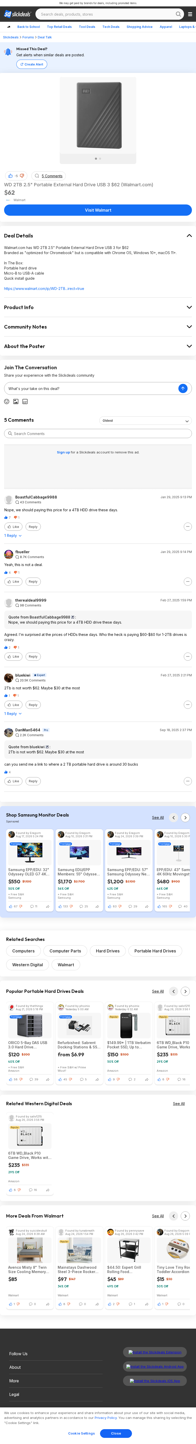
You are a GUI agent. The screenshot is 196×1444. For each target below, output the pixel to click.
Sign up (64, 452)
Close (116, 1433)
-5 (16, 176)
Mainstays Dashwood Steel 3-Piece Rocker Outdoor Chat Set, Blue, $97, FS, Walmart (79, 1269)
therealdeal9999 (30, 600)
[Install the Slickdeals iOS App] (155, 1381)
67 (15, 906)
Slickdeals (11, 37)
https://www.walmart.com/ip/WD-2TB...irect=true (44, 288)
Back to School (28, 27)
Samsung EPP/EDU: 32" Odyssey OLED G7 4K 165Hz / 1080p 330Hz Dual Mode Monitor (28, 871)
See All (158, 817)
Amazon (13, 1070)
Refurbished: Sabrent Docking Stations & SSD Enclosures (79, 1044)
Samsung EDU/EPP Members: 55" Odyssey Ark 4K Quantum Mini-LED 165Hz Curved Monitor (78, 871)
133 (65, 906)
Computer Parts (65, 950)
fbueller (22, 552)
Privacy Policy (106, 1418)
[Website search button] (178, 14)
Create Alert (33, 64)
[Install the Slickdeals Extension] (155, 1352)
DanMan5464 (27, 730)
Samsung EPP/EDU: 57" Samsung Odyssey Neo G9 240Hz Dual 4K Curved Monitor (128, 871)
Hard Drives (108, 950)
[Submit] (10, 433)
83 (115, 906)
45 (65, 1079)
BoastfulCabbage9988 (36, 497)
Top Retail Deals (59, 27)
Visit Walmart (98, 210)
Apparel (166, 27)
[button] (22, 176)
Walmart (66, 964)
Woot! (62, 1070)
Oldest (108, 420)
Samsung (14, 897)
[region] (98, 1425)
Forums (28, 37)
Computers (23, 950)
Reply (33, 527)
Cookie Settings (81, 1433)
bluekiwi (22, 675)
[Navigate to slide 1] (96, 159)
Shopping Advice (140, 27)
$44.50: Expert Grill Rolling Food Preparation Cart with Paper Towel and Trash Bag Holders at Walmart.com (128, 1269)
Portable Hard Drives (155, 950)
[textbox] (91, 388)
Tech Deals (110, 27)
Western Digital (27, 964)
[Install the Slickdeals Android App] (155, 1366)
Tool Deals (87, 27)
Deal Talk (45, 37)
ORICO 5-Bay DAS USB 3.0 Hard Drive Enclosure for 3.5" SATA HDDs (29, 1044)
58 (16, 1079)
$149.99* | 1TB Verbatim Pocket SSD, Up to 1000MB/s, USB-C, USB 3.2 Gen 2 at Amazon (129, 1044)
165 (164, 906)
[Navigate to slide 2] (100, 159)
